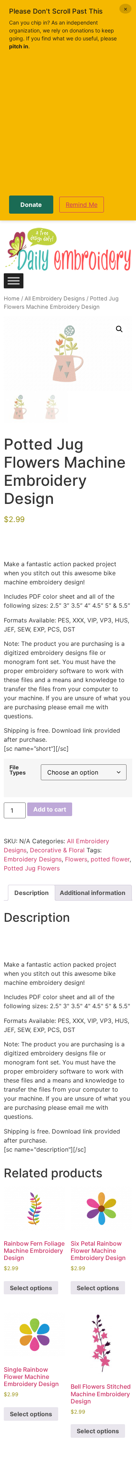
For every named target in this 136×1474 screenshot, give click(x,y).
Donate (31, 204)
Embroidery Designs (33, 859)
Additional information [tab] (92, 892)
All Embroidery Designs (55, 298)
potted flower (110, 859)
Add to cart (49, 809)
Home (12, 298)
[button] (119, 329)
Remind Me (81, 204)
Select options (31, 1288)
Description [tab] (31, 892)
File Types (17, 770)
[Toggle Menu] (14, 280)
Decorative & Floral (57, 850)
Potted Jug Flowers (32, 868)
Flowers (76, 859)
